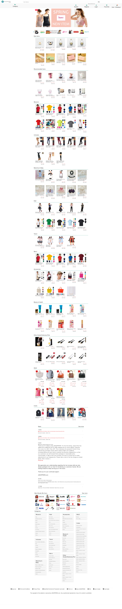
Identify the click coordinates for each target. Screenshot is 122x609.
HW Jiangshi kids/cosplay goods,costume (50, 212)
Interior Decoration (66, 561)
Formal (37, 527)
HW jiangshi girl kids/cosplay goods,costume (61, 212)
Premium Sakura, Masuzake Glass (61, 95)
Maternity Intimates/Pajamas (40, 570)
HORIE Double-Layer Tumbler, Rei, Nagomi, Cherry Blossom (38, 81)
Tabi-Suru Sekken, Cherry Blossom (39, 63)
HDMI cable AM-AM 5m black (70, 346)
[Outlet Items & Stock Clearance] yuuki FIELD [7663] (81, 379)
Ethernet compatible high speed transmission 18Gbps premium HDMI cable (82, 347)
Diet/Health (64, 545)
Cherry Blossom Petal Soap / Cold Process (61, 62)
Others (37, 573)
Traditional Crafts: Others (80, 545)
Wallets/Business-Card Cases (67, 518)
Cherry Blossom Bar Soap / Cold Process (82, 62)
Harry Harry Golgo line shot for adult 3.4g (39, 329)
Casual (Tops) (51, 555)
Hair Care (64, 543)
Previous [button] (33, 31)
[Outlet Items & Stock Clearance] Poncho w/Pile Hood (39, 379)
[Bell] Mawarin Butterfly (81, 46)
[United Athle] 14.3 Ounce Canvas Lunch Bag (50, 295)
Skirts (36, 520)
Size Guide (106, 589)
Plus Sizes (37, 529)
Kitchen (77, 562)
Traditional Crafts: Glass (80, 541)
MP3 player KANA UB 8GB (61, 361)
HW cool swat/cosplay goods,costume (81, 212)
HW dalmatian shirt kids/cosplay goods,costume (71, 212)
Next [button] (88, 31)
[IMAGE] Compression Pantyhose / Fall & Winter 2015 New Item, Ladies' (50, 161)
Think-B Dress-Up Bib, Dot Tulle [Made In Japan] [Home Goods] (39, 195)
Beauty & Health (65, 534)
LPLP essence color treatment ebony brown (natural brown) (60, 314)
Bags (63, 516)
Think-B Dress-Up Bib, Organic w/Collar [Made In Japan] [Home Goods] (82, 195)
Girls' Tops (51, 516)
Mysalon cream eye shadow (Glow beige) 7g (82, 329)
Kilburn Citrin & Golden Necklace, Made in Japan (71, 295)
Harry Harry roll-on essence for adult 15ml (50, 329)
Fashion (77, 566)
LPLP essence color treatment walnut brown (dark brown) (50, 314)
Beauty (77, 568)
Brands (64, 547)
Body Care (64, 541)
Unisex (37, 533)
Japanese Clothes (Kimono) (40, 531)
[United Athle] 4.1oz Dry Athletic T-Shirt (49, 129)
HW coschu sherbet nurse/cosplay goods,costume (59, 246)
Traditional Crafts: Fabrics (80, 537)
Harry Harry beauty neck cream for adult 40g (71, 314)
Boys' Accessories (52, 531)
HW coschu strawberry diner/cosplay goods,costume (39, 245)
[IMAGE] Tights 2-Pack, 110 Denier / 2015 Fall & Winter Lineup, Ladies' (71, 146)
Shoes (50, 563)
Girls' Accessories (52, 523)
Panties (37, 545)
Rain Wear (64, 527)
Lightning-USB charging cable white (70, 362)
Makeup (64, 539)
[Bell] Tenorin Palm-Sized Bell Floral (60, 47)
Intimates (38, 539)
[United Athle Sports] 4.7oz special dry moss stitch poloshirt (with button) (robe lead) (71, 114)
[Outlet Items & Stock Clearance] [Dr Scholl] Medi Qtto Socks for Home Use (61, 397)
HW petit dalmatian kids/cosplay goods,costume (39, 212)
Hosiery (37, 554)
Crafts (78, 523)
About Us (14, 589)
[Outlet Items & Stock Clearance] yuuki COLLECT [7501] (71, 379)
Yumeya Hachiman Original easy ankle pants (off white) (61, 417)
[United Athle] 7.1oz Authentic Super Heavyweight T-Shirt (81, 263)
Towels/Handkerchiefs (66, 566)
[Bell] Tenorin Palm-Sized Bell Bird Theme (71, 47)
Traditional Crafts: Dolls (80, 543)
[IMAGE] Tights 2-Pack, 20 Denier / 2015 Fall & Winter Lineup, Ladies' (39, 146)
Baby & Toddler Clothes (39, 564)
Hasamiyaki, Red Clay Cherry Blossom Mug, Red (71, 80)
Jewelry (64, 522)
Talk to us (70, 589)
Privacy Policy (36, 589)
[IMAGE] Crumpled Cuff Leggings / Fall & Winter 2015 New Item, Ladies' (39, 161)
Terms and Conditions (25, 589)
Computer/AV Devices (66, 568)
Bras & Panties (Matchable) (40, 541)
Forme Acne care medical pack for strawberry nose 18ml (60, 329)
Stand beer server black (49, 346)
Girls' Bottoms (51, 518)
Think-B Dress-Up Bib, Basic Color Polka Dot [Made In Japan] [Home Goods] (71, 180)
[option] (61, 18)
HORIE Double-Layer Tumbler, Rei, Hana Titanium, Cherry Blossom (50, 81)
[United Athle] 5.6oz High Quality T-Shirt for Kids (39, 228)
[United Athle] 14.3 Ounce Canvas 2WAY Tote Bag (71, 280)
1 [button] (59, 28)
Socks (37, 552)
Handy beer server (38, 346)
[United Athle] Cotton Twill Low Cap (61, 281)
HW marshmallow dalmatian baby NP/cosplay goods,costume (61, 180)
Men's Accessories (66, 525)
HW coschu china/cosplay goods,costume (71, 245)
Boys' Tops (51, 525)
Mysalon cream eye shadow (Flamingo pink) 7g (71, 329)
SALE (78, 514)
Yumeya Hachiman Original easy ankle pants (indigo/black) (50, 418)
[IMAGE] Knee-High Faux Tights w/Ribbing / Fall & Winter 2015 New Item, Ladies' (60, 161)
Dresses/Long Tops (39, 518)
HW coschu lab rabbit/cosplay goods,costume (48, 246)
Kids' (50, 514)
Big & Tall (50, 566)
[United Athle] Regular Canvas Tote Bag (38, 281)
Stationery (64, 562)
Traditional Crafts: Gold (80, 539)
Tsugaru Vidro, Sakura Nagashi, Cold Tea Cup (38, 95)
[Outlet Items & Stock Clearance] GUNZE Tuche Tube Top (39, 397)
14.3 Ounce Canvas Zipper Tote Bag (61, 295)
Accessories (51, 564)
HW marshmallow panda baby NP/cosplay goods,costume (49, 180)
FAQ (90, 589)
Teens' (51, 539)
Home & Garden (78, 564)
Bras (36, 543)
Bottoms (77, 516)
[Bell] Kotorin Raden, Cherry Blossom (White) (39, 47)
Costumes (64, 571)
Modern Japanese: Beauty (80, 559)
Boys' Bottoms (51, 527)
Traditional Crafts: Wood (80, 534)
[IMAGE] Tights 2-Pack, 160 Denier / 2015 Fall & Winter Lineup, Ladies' (82, 146)
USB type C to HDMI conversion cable (38, 362)
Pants (36, 522)
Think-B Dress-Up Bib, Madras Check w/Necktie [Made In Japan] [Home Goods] (50, 195)
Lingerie (37, 547)
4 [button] (63, 28)
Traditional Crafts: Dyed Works (81, 536)
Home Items (65, 559)
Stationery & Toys (79, 569)
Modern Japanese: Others (80, 560)
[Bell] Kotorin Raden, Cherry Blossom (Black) (50, 47)
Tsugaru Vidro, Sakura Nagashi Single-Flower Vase (50, 95)
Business (50, 559)
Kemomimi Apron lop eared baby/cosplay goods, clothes (39, 179)
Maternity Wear (38, 568)
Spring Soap (48, 62)
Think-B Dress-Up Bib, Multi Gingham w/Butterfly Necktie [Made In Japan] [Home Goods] (71, 195)
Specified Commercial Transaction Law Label (54, 589)
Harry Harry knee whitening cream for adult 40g (82, 314)
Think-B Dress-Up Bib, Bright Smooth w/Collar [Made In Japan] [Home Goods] (82, 180)
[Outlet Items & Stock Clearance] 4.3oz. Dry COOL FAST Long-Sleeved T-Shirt (50, 379)
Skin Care (64, 538)
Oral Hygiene (65, 550)
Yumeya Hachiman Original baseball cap (39, 417)
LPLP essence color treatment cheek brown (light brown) (39, 314)
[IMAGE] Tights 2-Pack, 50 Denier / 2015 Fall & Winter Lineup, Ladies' (50, 146)
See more (81, 426)
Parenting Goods (38, 572)
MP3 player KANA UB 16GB (50, 361)
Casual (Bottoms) (52, 557)
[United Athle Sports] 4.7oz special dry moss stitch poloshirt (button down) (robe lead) (61, 114)
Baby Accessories (38, 566)
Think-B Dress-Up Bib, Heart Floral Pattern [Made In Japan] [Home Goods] (61, 195)
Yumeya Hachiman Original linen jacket (82, 417)
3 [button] (62, 28)
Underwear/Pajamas (52, 561)
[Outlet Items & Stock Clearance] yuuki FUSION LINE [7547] (60, 379)
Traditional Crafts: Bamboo (80, 532)
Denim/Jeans (38, 524)
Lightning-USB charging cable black (81, 362)
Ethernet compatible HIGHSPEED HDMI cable (60, 346)
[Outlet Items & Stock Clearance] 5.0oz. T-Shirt (50, 396)
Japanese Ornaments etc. (67, 570)
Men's (51, 553)
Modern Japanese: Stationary (81, 557)
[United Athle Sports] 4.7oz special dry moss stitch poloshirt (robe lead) (39, 114)
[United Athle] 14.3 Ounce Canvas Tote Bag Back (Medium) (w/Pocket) (82, 280)
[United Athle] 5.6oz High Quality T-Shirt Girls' (81, 113)
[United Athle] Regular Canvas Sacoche (49, 281)
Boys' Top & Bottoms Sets (53, 529)
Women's (38, 514)
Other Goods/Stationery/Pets (69, 556)
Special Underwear (39, 549)
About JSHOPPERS (80, 589)
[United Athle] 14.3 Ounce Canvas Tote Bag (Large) (39, 295)
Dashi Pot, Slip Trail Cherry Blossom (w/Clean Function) (82, 80)
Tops (36, 516)
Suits (36, 525)
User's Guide (97, 589)
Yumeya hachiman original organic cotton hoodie (71, 417)
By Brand (64, 564)
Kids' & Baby (78, 518)
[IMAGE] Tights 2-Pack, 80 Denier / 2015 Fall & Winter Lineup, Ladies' (61, 146)
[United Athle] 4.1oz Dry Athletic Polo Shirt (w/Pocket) (81, 129)
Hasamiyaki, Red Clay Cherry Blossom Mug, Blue (61, 80)
